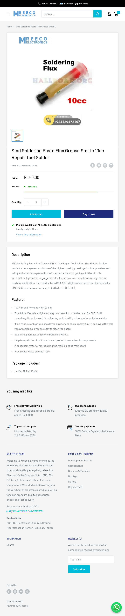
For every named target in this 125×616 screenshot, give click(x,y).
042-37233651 (35, 511)
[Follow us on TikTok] (27, 591)
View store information (29, 234)
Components (75, 465)
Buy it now (89, 214)
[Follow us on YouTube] (21, 591)
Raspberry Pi (75, 486)
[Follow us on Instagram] (15, 591)
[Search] (97, 13)
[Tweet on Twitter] (105, 165)
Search (10, 544)
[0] (116, 14)
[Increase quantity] (45, 202)
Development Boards (80, 460)
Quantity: (17, 202)
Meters (72, 481)
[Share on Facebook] (92, 165)
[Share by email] (111, 165)
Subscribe (79, 569)
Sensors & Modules (79, 470)
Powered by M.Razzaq (17, 605)
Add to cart (36, 214)
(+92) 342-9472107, (17, 511)
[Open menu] (8, 14)
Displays (73, 476)
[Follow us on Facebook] (9, 591)
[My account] (109, 14)
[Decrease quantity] (27, 202)
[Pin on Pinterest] (99, 165)
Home (9, 26)
